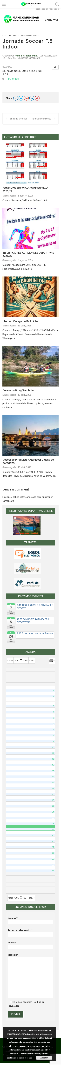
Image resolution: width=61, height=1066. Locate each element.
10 (53, 747)
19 (53, 800)
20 (53, 806)
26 (53, 841)
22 (53, 817)
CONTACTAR (52, 20)
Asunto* (12, 942)
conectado (30, 497)
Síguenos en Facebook (47, 9)
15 (53, 776)
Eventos (12, 35)
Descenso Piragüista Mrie (18, 390)
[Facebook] (15, 98)
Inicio (4, 35)
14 (53, 770)
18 (53, 794)
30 (53, 864)
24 (53, 829)
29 (53, 859)
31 (53, 870)
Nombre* (13, 918)
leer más (29, 1058)
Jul (16, 660)
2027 (31, 660)
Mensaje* (13, 955)
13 (53, 765)
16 (53, 782)
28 (53, 853)
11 (53, 753)
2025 (10, 660)
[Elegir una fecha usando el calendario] (21, 660)
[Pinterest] (37, 98)
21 (53, 812)
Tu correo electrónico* (20, 930)
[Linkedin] (31, 98)
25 (53, 835)
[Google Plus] (26, 98)
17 (53, 788)
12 (53, 759)
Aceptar (44, 1057)
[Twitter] (21, 98)
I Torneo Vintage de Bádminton (20, 321)
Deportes (13, 79)
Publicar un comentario (28, 58)
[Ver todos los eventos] (55, 67)
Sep (25, 660)
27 (53, 847)
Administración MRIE (26, 55)
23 (53, 823)
